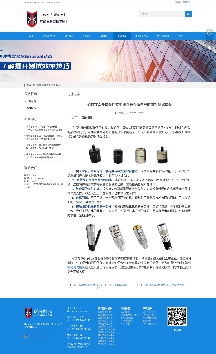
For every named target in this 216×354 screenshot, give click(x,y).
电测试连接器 (126, 317)
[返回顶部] (209, 48)
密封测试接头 (49, 36)
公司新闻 (31, 101)
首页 (39, 85)
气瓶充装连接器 (105, 323)
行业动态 (56, 85)
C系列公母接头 (150, 312)
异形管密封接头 (105, 326)
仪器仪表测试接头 (106, 341)
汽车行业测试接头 (106, 329)
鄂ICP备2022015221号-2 (35, 330)
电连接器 (69, 36)
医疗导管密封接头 (106, 317)
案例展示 (104, 36)
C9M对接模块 (126, 320)
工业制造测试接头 (106, 338)
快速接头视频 (141, 36)
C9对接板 (124, 312)
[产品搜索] (188, 14)
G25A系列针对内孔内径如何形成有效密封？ (165, 285)
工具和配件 (125, 323)
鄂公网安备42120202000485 (40, 336)
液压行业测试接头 (106, 332)
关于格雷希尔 (163, 36)
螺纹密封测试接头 (106, 320)
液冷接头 (86, 36)
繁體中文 (186, 2)
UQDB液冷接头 (150, 323)
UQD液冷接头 (149, 315)
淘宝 (181, 36)
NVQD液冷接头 (150, 317)
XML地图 (28, 342)
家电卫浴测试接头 (106, 335)
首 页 (31, 36)
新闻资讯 (122, 36)
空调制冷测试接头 (106, 344)
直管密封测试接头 (106, 315)
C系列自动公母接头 (129, 315)
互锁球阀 (147, 320)
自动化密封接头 (105, 312)
